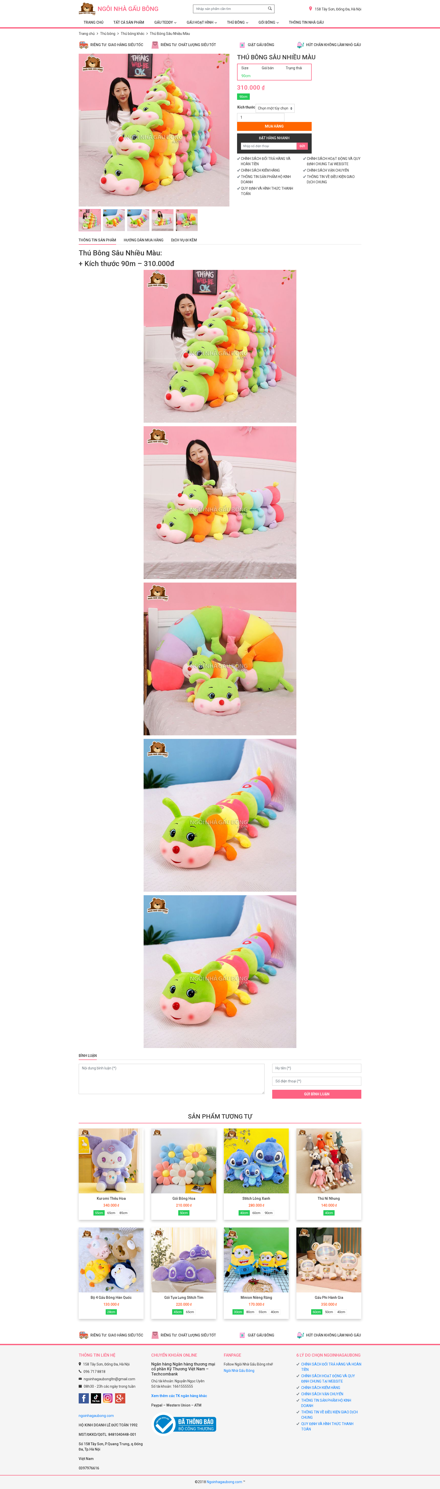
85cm (123, 1213)
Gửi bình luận (316, 1094)
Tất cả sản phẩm (129, 22)
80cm (250, 1312)
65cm (111, 1213)
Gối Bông (266, 22)
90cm (243, 97)
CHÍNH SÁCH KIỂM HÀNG (260, 170)
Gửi (302, 146)
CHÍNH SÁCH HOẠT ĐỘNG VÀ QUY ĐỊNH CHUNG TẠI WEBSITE (328, 1378)
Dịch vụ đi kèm (184, 240)
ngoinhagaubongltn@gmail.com (109, 1379)
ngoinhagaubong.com (96, 1416)
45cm (178, 1312)
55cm (99, 1213)
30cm (238, 1312)
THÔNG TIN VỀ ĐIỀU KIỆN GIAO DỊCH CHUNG (329, 1414)
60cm (256, 1213)
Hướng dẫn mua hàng (143, 240)
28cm (111, 1312)
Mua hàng (274, 126)
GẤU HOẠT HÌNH (200, 22)
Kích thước (246, 107)
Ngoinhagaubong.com (224, 1482)
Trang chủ (87, 34)
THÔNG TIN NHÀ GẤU (306, 22)
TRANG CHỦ (93, 22)
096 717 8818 (94, 1372)
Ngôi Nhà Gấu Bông (239, 1371)
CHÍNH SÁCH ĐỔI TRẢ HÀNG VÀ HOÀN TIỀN (331, 1367)
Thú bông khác (132, 34)
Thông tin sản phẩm (97, 240)
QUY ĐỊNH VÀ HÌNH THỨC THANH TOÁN (327, 1426)
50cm (184, 1213)
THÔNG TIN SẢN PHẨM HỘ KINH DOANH (326, 1403)
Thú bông (107, 34)
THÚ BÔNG (236, 22)
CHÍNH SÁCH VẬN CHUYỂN (328, 170)
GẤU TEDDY (163, 22)
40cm (244, 1213)
